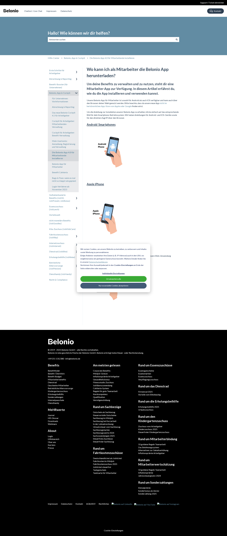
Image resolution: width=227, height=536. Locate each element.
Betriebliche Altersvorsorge (60, 388)
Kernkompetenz (100, 394)
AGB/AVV (91, 504)
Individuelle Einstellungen (113, 273)
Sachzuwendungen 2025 (104, 436)
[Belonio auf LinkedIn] (122, 504)
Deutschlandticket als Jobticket (107, 458)
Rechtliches (104, 504)
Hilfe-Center (53, 58)
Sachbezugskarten (101, 430)
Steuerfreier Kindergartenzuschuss (153, 432)
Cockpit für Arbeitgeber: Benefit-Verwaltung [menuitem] (63, 134)
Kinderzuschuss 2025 (147, 429)
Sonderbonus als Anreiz (148, 491)
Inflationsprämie (145, 472)
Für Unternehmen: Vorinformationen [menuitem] (60, 100)
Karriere (51, 445)
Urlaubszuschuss (145, 409)
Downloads (53, 421)
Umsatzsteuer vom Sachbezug (106, 427)
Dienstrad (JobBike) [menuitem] (58, 251)
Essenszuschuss (145, 376)
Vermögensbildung (101, 400)
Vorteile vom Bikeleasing (149, 394)
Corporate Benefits (101, 370)
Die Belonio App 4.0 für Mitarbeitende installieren (112, 58)
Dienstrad (52, 382)
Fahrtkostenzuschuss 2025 (105, 464)
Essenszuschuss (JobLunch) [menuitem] (56, 208)
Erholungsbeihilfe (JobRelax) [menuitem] (62, 257)
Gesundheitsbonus (101, 379)
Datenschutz (66, 11)
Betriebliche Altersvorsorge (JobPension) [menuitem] (56, 265)
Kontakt (217, 11)
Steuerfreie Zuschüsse (103, 438)
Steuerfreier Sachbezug (103, 441)
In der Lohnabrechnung (103, 424)
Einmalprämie (144, 488)
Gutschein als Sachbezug (104, 412)
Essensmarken (144, 373)
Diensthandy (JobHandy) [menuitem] (60, 274)
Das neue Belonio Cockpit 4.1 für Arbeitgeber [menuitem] (63, 114)
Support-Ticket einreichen (212, 2)
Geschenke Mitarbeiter (58, 385)
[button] (76, 70)
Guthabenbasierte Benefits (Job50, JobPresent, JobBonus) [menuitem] (59, 198)
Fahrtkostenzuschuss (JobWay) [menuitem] (58, 236)
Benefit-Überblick (56, 373)
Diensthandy (53, 403)
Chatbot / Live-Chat (33, 11)
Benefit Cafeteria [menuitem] (60, 172)
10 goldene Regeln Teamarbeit (152, 444)
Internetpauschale (56, 400)
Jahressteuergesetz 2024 (149, 475)
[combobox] (111, 39)
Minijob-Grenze (100, 373)
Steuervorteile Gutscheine (104, 415)
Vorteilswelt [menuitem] (54, 215)
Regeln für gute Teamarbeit (105, 391)
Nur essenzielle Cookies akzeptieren (113, 285)
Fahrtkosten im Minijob (103, 461)
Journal (51, 415)
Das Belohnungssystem (148, 447)
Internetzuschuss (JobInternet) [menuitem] (56, 244)
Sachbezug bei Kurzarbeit (104, 421)
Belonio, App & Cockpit (74, 58)
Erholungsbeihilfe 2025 (148, 407)
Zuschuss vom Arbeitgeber (150, 426)
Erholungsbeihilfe (56, 394)
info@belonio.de (72, 358)
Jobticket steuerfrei (102, 467)
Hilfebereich (53, 439)
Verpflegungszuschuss (148, 379)
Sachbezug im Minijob (103, 418)
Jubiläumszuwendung (102, 385)
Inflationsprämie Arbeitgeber (106, 376)
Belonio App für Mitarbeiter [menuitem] (59, 165)
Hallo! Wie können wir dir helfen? (79, 33)
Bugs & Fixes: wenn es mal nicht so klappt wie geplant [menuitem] (64, 179)
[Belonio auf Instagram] (168, 504)
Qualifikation (99, 397)
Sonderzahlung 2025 (147, 493)
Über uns (52, 442)
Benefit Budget (55, 376)
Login (50, 436)
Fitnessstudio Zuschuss (103, 382)
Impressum (51, 11)
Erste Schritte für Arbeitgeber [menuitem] (56, 71)
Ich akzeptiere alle (113, 279)
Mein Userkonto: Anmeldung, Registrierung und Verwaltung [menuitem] (63, 144)
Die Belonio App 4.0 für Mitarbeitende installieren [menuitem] (63, 155)
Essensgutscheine (146, 370)
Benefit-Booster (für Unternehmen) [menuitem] (58, 85)
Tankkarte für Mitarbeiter (105, 473)
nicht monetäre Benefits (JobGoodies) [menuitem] (60, 222)
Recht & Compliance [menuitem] (58, 279)
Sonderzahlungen (55, 397)
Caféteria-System (101, 388)
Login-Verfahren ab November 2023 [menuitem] (60, 188)
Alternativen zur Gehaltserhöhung (153, 450)
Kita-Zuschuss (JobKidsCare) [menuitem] (62, 229)
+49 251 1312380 (56, 358)
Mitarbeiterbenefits (57, 379)
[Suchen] (176, 39)
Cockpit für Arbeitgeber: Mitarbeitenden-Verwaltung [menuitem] (63, 124)
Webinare (52, 424)
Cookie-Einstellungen (113, 530)
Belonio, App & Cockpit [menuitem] (59, 93)
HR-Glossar (53, 418)
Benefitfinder (54, 370)
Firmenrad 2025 (145, 391)
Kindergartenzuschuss (58, 391)
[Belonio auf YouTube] (144, 504)
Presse (51, 448)
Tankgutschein (99, 470)
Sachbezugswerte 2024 (103, 433)
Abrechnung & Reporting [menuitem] (60, 79)
